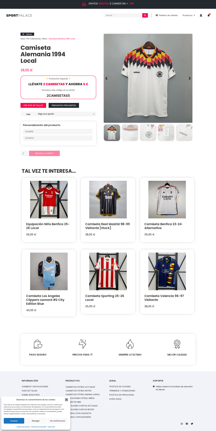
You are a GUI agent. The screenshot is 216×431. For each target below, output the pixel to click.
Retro (44, 39)
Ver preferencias (57, 421)
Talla (28, 114)
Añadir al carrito (44, 153)
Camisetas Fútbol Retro (79, 390)
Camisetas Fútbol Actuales (80, 386)
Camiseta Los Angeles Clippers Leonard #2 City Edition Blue (45, 300)
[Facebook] (187, 423)
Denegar (36, 421)
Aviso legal (51, 426)
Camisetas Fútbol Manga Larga (83, 394)
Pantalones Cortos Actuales (82, 405)
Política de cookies (23, 426)
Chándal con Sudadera (78, 417)
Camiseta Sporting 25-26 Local (104, 298)
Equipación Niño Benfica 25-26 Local (48, 226)
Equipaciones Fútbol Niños (80, 398)
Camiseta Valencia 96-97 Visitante (164, 298)
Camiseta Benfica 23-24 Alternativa (163, 226)
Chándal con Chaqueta (78, 413)
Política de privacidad (38, 426)
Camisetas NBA (73, 402)
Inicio (22, 39)
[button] (66, 399)
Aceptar (14, 421)
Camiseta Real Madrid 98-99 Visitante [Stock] (107, 226)
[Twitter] (192, 423)
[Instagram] (182, 423)
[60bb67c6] (148, 78)
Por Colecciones (34, 39)
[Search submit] (145, 15)
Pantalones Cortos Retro (80, 409)
